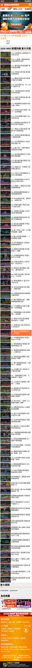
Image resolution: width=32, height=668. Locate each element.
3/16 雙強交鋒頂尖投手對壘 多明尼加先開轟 (20, 79)
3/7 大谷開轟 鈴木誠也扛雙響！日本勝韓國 (20, 307)
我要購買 (27, 1)
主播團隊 (19, 622)
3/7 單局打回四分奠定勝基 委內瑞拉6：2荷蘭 (20, 319)
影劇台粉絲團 (23, 647)
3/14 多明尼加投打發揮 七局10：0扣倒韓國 (20, 111)
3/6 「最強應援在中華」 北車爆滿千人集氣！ (20, 376)
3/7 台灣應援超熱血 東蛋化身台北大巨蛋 (20, 256)
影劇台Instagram (25, 649)
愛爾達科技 (4, 622)
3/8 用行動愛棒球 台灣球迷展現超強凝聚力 (20, 243)
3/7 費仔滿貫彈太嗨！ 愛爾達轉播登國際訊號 (20, 300)
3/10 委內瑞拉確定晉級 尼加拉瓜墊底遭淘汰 (20, 161)
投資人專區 (12, 622)
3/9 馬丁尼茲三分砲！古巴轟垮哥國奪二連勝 (21, 231)
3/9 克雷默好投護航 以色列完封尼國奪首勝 (20, 212)
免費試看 (3, 629)
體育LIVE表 (17, 9)
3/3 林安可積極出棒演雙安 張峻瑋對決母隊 (20, 471)
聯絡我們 (16, 659)
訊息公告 (9, 638)
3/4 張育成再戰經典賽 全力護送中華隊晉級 (20, 440)
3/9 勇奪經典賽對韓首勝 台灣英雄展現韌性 (20, 193)
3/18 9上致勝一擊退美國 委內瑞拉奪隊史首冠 (20, 60)
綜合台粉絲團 (5, 649)
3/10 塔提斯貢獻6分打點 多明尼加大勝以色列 (20, 180)
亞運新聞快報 (6, 609)
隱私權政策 (4, 631)
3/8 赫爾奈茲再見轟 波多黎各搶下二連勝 (20, 250)
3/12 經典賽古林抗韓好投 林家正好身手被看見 (20, 123)
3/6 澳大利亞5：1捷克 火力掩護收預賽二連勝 (20, 402)
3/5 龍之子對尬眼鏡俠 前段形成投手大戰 (20, 414)
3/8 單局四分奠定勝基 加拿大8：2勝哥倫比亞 (20, 269)
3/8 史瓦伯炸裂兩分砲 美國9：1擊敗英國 (20, 288)
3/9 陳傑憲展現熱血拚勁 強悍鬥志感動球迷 (20, 218)
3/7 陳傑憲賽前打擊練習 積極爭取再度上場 (20, 345)
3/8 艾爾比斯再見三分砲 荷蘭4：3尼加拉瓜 (20, 262)
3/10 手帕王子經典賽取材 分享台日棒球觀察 (20, 174)
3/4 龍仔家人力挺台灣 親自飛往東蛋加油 (20, 427)
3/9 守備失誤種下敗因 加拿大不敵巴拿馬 (20, 206)
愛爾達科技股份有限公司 (10, 655)
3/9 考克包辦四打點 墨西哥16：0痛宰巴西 (21, 199)
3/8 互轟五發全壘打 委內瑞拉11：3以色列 (20, 275)
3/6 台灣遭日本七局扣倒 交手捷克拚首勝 (20, 370)
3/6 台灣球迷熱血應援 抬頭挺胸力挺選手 (20, 395)
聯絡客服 (16, 638)
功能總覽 (11, 631)
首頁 (16, 1)
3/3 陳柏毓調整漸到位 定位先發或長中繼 (20, 465)
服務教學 (22, 638)
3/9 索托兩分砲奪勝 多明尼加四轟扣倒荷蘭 (20, 225)
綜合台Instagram (5, 651)
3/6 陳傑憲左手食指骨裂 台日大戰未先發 (20, 389)
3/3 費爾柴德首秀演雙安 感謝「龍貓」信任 (20, 452)
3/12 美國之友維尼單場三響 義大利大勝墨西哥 (20, 130)
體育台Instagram (14, 649)
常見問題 (3, 638)
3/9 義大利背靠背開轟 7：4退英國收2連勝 (20, 237)
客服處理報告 (5, 640)
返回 (2, 1)
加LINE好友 (26, 622)
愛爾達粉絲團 (5, 647)
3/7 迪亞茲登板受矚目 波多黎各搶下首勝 (20, 357)
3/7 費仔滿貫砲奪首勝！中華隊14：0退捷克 (21, 364)
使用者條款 (17, 629)
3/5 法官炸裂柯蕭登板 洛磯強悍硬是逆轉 (20, 421)
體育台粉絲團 (14, 647)
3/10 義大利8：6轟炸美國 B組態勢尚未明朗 (20, 149)
